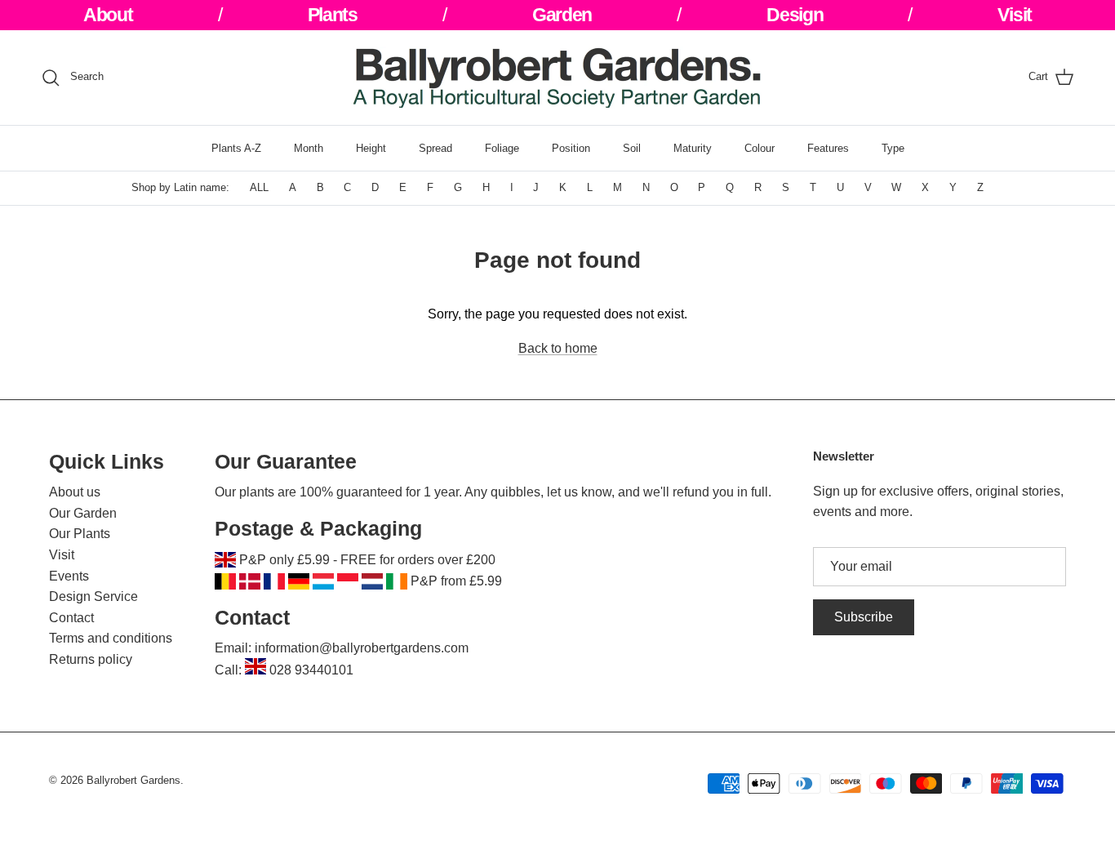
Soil (632, 148)
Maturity (692, 148)
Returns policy (90, 659)
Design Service (93, 596)
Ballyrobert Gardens (133, 780)
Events (69, 576)
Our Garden (83, 513)
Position (571, 148)
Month (308, 148)
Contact (71, 618)
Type (893, 148)
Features (828, 148)
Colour (759, 148)
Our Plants (79, 534)
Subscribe (863, 617)
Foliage (502, 148)
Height (371, 148)
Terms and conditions (110, 638)
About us (74, 492)
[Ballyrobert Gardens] (557, 78)
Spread (435, 148)
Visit (61, 555)
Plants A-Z (236, 148)
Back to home (557, 348)
